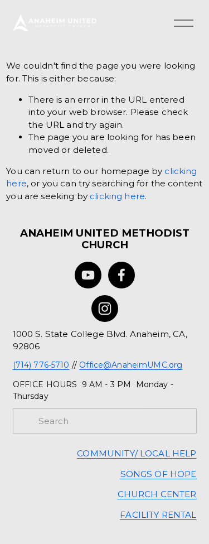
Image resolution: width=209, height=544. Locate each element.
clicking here (117, 196)
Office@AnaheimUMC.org (130, 365)
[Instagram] (104, 308)
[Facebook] (121, 275)
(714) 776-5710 (41, 365)
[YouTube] (88, 275)
